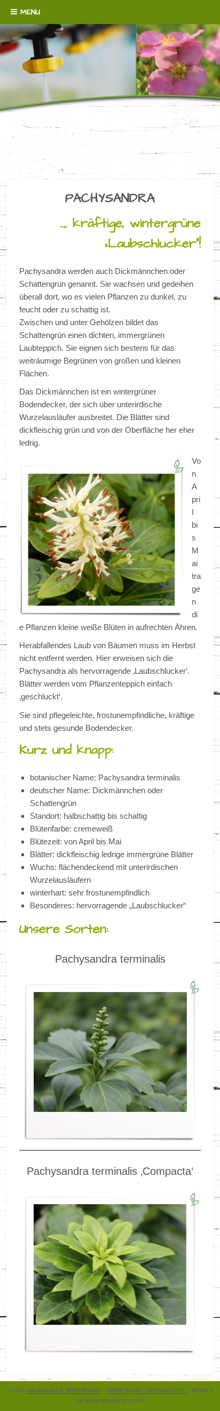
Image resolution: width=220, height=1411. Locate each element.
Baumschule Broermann (63, 1390)
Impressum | (126, 1390)
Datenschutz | (166, 1390)
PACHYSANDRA (110, 198)
